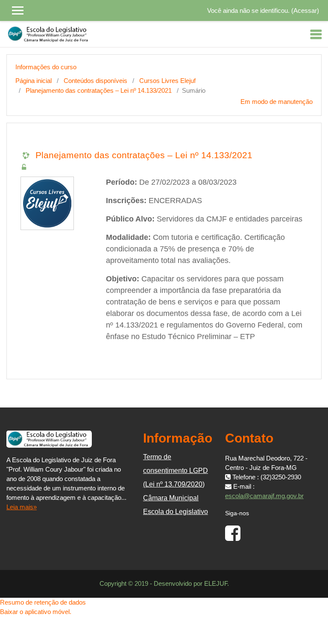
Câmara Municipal (171, 498)
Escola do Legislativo (175, 511)
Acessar (305, 10)
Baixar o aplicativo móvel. (35, 611)
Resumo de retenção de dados (43, 602)
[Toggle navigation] (316, 34)
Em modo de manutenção (276, 101)
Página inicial (33, 80)
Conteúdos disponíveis (95, 80)
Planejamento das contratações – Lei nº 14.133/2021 (99, 90)
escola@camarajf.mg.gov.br (264, 495)
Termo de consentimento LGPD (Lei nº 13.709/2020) (175, 470)
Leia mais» (21, 507)
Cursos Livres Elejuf (167, 80)
